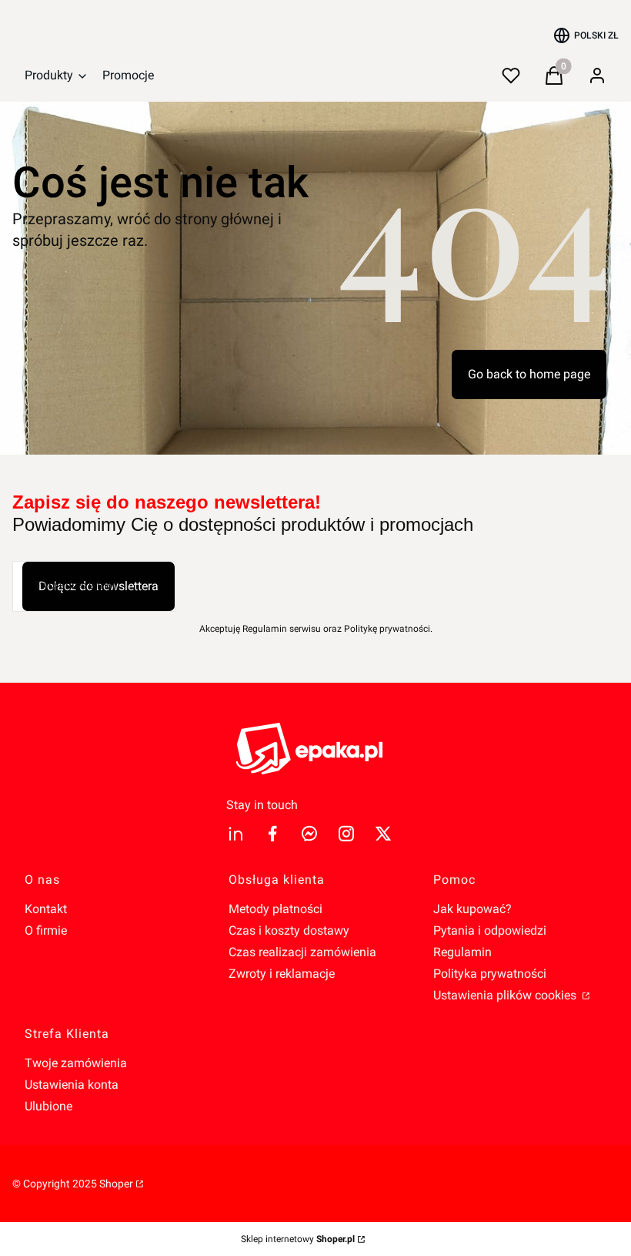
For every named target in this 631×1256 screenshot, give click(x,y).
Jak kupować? (472, 909)
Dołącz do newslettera (98, 586)
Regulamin (462, 952)
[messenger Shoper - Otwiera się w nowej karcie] (309, 833)
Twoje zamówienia (76, 1063)
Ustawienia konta (72, 1084)
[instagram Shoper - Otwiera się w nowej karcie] (346, 833)
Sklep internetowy (298, 1239)
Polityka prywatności (489, 973)
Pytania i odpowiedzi (489, 930)
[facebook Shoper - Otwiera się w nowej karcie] (272, 833)
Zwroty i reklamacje (282, 973)
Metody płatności (275, 909)
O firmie (46, 930)
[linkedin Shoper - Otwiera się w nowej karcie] (235, 833)
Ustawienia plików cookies (506, 995)
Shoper (116, 1183)
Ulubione (48, 1106)
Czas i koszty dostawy (289, 930)
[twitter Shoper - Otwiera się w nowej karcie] (383, 833)
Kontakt (46, 909)
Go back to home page (529, 374)
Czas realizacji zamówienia (302, 952)
